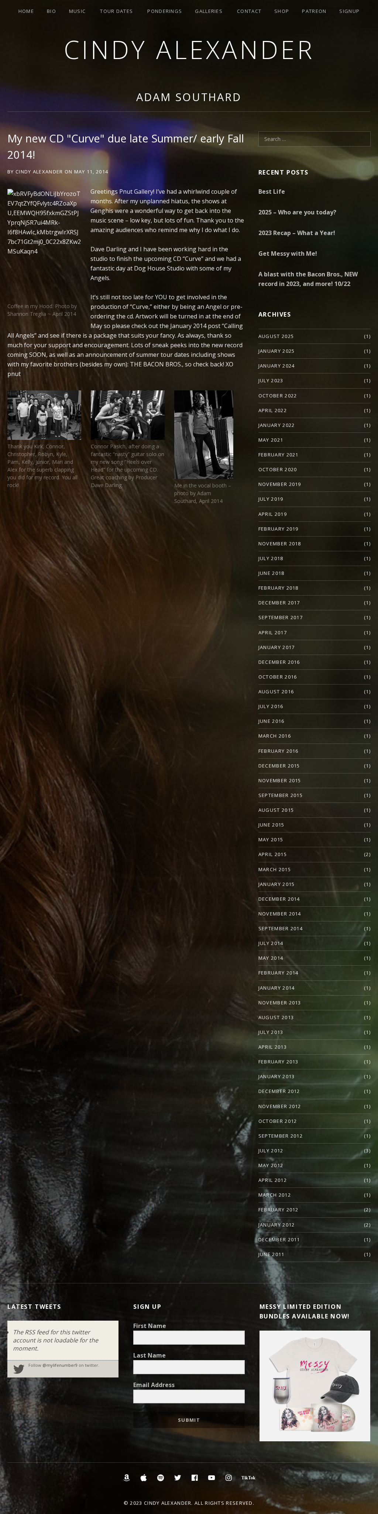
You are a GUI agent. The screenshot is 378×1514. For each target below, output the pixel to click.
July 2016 (271, 706)
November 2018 (279, 543)
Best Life (271, 191)
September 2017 (280, 617)
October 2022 (277, 395)
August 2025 (276, 336)
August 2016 (276, 691)
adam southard (188, 97)
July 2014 (271, 943)
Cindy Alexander (189, 49)
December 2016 (279, 662)
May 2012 (270, 1165)
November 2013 (279, 1002)
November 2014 (279, 913)
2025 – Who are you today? (297, 212)
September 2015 (280, 795)
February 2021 (278, 454)
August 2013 (276, 1017)
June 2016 (271, 721)
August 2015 (276, 810)
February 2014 (278, 972)
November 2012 (279, 1106)
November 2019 (279, 484)
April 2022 (272, 410)
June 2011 (271, 1254)
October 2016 (277, 676)
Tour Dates (116, 11)
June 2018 (271, 573)
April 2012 (272, 1180)
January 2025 (276, 351)
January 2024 (276, 365)
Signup (349, 11)
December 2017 (279, 602)
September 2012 (280, 1135)
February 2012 (278, 1209)
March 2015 (274, 869)
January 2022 (276, 425)
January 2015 (276, 884)
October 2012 (277, 1121)
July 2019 (271, 499)
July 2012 (271, 1150)
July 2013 (271, 1032)
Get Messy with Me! (287, 253)
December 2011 (279, 1239)
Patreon (314, 11)
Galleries (209, 11)
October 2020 (277, 469)
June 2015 (271, 824)
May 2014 (270, 958)
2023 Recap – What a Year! (296, 233)
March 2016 (274, 735)
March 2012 (274, 1194)
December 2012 (279, 1091)
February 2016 (278, 751)
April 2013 (272, 1047)
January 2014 (276, 987)
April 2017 (272, 632)
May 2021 (270, 440)
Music (77, 11)
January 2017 (276, 647)
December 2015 (279, 765)
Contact (249, 11)
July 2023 (271, 380)
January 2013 (276, 1076)
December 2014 (279, 899)
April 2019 (272, 514)
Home (26, 11)
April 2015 (272, 854)
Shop (281, 11)
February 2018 (278, 587)
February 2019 (278, 528)
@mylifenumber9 (60, 1365)
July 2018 (271, 558)
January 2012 (276, 1224)
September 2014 (280, 928)
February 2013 (278, 1061)
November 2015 (279, 780)
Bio (51, 11)
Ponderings (164, 11)
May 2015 (270, 839)
